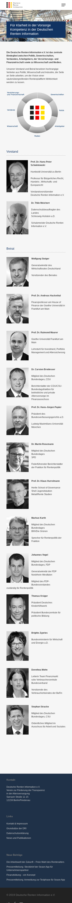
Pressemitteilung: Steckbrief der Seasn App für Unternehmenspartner (29, 868)
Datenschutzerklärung (17, 833)
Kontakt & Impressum (17, 823)
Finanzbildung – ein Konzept (20, 875)
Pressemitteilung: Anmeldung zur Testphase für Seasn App (35, 879)
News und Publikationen (18, 838)
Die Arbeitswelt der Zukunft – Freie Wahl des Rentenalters (35, 862)
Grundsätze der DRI (16, 828)
